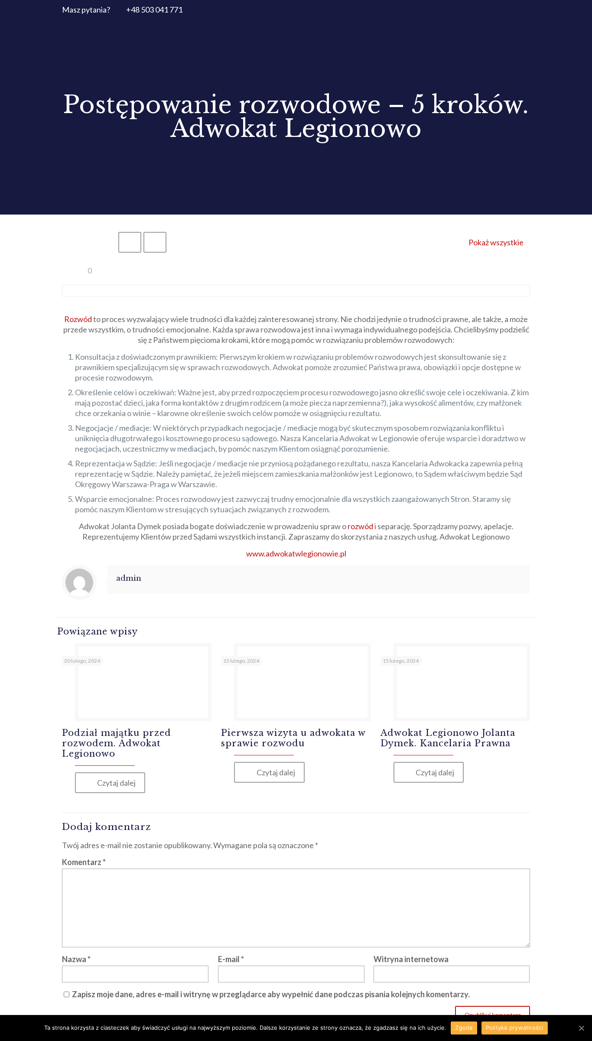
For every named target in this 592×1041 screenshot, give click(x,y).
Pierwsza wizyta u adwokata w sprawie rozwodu (293, 738)
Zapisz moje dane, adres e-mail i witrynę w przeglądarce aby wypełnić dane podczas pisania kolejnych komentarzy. (271, 994)
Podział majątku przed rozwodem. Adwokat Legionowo (116, 743)
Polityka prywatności (514, 1027)
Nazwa (76, 959)
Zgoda (463, 1027)
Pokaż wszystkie (496, 242)
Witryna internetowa (411, 959)
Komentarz (84, 862)
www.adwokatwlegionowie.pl (296, 553)
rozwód (360, 526)
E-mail (231, 959)
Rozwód (78, 319)
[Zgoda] (581, 1028)
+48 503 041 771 (154, 9)
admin (128, 578)
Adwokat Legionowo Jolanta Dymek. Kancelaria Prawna (448, 738)
